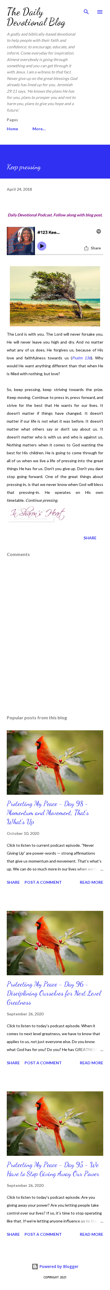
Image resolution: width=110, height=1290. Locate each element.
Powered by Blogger (58, 1266)
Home (12, 128)
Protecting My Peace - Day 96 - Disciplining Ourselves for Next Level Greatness (54, 993)
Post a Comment (43, 882)
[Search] (86, 10)
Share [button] (89, 537)
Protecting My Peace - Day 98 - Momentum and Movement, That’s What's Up (48, 813)
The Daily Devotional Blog (36, 17)
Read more (91, 882)
